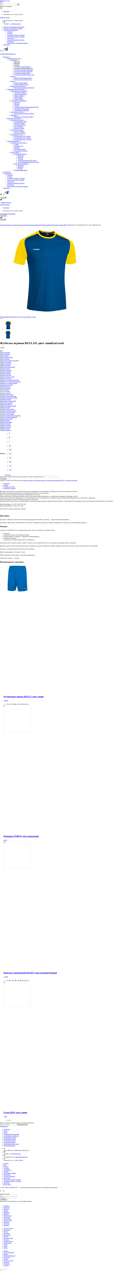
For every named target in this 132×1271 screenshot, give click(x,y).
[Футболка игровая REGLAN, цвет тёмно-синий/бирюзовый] (8, 396)
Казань (6, 1254)
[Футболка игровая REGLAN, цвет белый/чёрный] (4, 359)
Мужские (17, 62)
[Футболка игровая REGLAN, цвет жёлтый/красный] (5, 364)
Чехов (5, 1246)
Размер (2, 453)
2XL (15, 704)
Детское (16, 105)
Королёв (6, 1214)
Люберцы (7, 1212)
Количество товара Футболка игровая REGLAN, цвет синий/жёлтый (21, 477)
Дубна (5, 1244)
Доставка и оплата (9, 487)
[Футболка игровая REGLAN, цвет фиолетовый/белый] (6, 419)
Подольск (7, 1207)
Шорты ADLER (19, 128)
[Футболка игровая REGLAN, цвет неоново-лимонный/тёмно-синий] (7, 409)
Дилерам (10, 32)
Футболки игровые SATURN (23, 71)
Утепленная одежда (17, 130)
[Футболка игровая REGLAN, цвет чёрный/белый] (5, 420)
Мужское (17, 102)
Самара (6, 1259)
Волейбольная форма (20, 170)
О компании (7, 173)
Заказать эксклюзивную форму (13, 28)
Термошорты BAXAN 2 (21, 109)
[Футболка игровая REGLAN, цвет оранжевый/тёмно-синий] (8, 411)
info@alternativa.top (21, 1157)
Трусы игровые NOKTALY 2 (23, 79)
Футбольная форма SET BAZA (27, 160)
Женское (17, 104)
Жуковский (7, 1235)
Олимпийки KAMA (20, 121)
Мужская (21, 155)
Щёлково (6, 1222)
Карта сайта (7, 1184)
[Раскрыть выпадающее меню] (10, 57)
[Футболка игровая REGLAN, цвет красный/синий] (5, 407)
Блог (5, 1165)
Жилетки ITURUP (20, 133)
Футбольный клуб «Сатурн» (23, 139)
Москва (6, 1251)
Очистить (8, 475)
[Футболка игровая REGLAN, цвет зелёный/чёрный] (5, 372)
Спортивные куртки (17, 112)
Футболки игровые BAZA (22, 66)
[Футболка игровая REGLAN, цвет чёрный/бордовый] (6, 422)
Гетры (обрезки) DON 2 (21, 84)
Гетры (12, 81)
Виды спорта (15, 152)
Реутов (6, 1231)
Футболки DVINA (20, 125)
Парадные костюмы (17, 120)
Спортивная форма (13, 141)
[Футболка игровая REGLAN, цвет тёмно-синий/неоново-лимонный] (7, 414)
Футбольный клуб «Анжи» (22, 136)
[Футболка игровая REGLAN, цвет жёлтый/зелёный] (5, 362)
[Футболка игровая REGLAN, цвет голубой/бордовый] (9, 380)
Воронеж (6, 1262)
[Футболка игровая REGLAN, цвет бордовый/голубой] (9, 360)
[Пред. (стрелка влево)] (0, 1270)
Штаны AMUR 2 (19, 96)
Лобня (5, 1248)
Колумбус (7, 11)
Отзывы (9, 33)
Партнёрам (10, 41)
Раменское (7, 1230)
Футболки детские (27, 480)
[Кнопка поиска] (18, 5)
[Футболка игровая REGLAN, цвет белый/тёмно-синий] (6, 357)
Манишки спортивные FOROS (23, 117)
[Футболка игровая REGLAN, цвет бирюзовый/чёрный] (6, 402)
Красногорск (7, 1215)
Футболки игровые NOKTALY (23, 70)
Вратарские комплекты (18, 86)
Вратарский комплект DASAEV (24, 87)
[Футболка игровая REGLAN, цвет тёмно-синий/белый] (6, 394)
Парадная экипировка (14, 118)
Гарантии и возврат (10, 488)
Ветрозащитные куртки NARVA (24, 113)
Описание (7, 483)
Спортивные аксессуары (18, 143)
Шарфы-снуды (18, 146)
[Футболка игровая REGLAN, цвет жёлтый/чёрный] (5, 365)
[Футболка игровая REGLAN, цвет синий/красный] (5, 393)
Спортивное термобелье (18, 100)
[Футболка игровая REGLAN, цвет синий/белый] (4, 389)
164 (27, 704)
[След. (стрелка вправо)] (2, 1270)
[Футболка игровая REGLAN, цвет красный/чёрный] (5, 378)
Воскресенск (7, 1243)
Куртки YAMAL (19, 131)
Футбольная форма (20, 154)
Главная (6, 1163)
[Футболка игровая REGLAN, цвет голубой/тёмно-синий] (10, 381)
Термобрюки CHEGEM (21, 110)
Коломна (6, 1225)
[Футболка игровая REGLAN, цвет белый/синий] (4, 356)
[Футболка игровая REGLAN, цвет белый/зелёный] (5, 352)
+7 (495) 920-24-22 (15, 24)
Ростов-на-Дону (8, 1260)
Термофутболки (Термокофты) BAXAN (26, 107)
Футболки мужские (71, 480)
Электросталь (8, 1220)
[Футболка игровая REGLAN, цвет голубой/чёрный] (8, 383)
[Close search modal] (1, 3)
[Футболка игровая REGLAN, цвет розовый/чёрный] (5, 388)
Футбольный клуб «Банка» (22, 138)
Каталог (6, 1166)
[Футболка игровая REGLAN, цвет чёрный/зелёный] (5, 425)
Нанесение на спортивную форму (17, 43)
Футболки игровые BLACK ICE (24, 75)
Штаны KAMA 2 (19, 123)
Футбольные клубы (17, 134)
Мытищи (6, 1209)
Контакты (7, 44)
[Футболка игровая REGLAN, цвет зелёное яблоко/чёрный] (5, 399)
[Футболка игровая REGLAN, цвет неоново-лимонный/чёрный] (8, 406)
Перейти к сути (5, 1)
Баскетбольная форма (20, 164)
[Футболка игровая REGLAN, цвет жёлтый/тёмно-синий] (7, 367)
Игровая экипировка (13, 58)
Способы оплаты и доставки (16, 35)
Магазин (6, 57)
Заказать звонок (5, 17)
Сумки (16, 144)
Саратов (6, 1265)
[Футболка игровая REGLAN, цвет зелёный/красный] (5, 370)
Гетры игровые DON (20, 83)
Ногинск (6, 1240)
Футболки (14, 60)
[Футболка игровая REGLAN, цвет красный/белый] (5, 373)
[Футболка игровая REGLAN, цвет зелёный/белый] (5, 368)
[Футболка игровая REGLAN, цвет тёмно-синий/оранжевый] (8, 417)
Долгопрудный (8, 1228)
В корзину (3, 478)
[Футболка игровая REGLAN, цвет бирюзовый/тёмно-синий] (8, 401)
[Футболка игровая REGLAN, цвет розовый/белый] (5, 386)
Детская (20, 159)
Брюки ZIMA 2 (19, 99)
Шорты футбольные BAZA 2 (23, 78)
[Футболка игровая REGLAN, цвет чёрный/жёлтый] (5, 423)
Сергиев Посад (8, 1241)
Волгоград (7, 1264)
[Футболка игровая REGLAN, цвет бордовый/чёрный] (6, 404)
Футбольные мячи (20, 149)
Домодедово (7, 1219)
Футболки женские (40, 480)
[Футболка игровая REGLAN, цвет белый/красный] (5, 354)
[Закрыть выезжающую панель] (1, 8)
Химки (6, 1211)
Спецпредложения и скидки (16, 40)
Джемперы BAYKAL (20, 94)
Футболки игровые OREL (22, 73)
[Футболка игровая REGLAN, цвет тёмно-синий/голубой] (10, 415)
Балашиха (7, 1206)
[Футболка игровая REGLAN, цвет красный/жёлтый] (5, 375)
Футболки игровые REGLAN (23, 68)
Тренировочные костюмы (18, 91)
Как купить (10, 38)
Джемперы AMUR (20, 92)
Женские (17, 63)
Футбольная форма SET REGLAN (28, 162)
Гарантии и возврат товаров (15, 36)
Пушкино (7, 1233)
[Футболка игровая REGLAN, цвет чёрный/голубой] (8, 398)
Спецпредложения (9, 1176)
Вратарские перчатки (20, 151)
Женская (20, 157)
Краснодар (7, 1257)
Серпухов (7, 1224)
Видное (6, 1236)
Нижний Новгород (9, 1256)
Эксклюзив (7, 172)
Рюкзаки (17, 147)
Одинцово (7, 1217)
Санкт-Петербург (9, 1252)
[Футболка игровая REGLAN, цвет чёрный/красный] (5, 427)
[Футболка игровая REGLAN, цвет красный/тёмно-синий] (7, 377)
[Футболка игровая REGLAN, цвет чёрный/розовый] (5, 430)
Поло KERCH (18, 126)
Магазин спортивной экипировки (14, 27)
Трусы (13, 76)
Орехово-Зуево (8, 1238)
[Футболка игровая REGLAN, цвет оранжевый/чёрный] (6, 385)
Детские (16, 65)
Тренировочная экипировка (15, 89)
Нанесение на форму (10, 1173)
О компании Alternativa (11, 30)
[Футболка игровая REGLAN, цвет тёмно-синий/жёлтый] (7, 412)
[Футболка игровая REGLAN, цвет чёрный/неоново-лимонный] (5, 428)
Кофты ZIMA (18, 97)
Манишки (14, 115)
